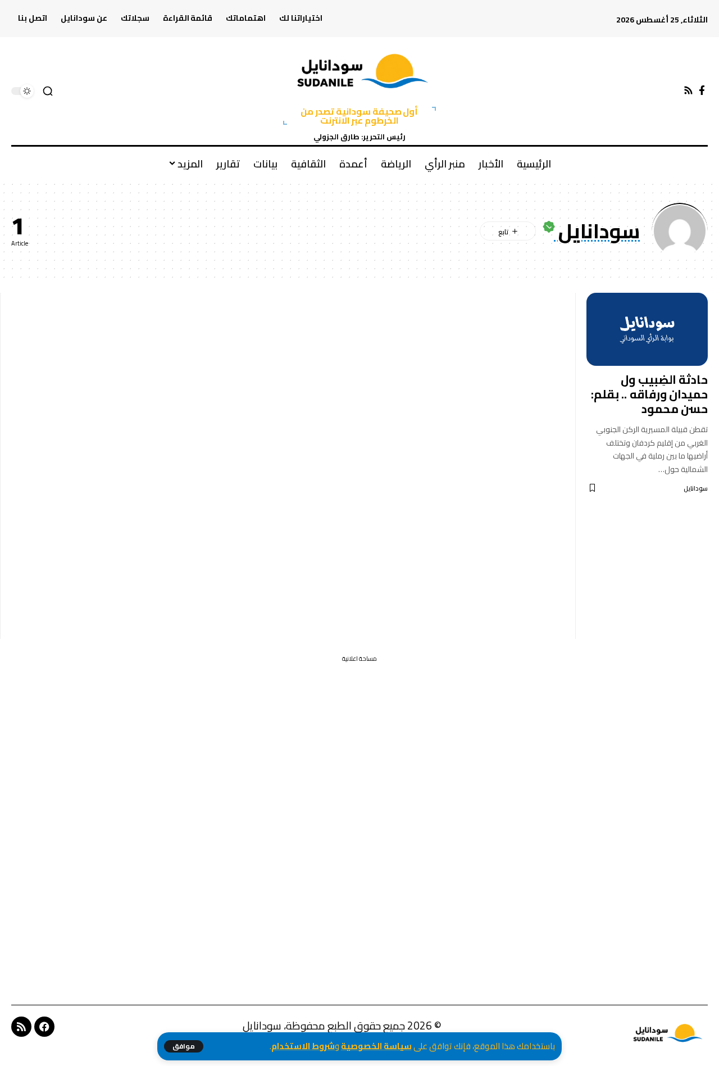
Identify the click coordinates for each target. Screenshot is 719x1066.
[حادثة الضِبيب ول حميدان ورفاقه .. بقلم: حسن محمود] (647, 329)
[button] (183, 1046)
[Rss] (688, 91)
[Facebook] (702, 91)
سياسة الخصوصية (376, 1046)
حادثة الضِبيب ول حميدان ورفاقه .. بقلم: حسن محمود (649, 394)
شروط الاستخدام (303, 1046)
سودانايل (696, 488)
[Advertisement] (287, 465)
